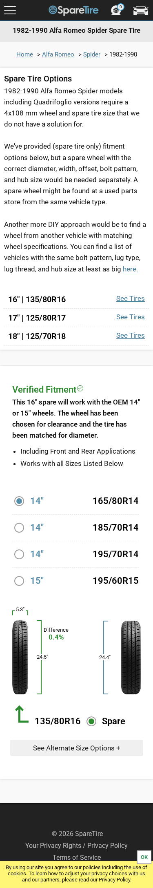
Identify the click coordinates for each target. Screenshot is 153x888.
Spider (91, 54)
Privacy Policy (114, 880)
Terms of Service (77, 857)
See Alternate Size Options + (76, 748)
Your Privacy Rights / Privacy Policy (76, 846)
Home (24, 54)
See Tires (130, 298)
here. (130, 269)
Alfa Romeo (58, 54)
